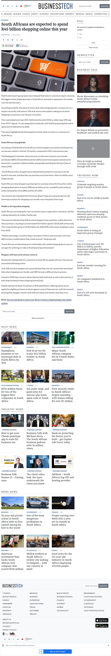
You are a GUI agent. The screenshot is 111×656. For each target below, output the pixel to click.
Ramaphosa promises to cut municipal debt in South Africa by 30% (11, 356)
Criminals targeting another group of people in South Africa (92, 185)
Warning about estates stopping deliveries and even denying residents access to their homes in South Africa (92, 215)
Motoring (44, 14)
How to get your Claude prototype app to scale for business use (10, 438)
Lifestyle (80, 181)
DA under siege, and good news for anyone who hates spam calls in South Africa (38, 395)
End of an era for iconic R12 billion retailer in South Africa (36, 355)
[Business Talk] (28, 6)
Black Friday (63, 593)
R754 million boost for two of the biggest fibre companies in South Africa (12, 395)
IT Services (88, 604)
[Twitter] (8, 6)
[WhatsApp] (17, 40)
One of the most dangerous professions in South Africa (35, 520)
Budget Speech (9, 597)
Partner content (9, 430)
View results (93, 47)
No (80, 38)
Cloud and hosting (93, 597)
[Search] (109, 14)
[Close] (108, 645)
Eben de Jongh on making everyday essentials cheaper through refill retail (90, 164)
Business (17, 14)
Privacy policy (9, 630)
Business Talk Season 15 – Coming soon (12, 477)
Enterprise (35, 600)
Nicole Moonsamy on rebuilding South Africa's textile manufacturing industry (92, 99)
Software (34, 610)
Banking (8, 14)
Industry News (57, 14)
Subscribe (104, 6)
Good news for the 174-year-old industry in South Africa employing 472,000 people (62, 560)
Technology (32, 550)
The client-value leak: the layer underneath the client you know (36, 479)
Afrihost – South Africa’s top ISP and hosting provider (63, 477)
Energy (34, 14)
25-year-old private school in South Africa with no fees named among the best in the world (12, 521)
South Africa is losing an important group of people (90, 231)
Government (6, 347)
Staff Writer (5, 35)
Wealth (89, 14)
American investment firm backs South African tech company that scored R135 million (12, 561)
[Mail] (22, 40)
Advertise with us (11, 623)
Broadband (89, 593)
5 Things (30, 385)
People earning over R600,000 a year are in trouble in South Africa (63, 520)
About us (7, 619)
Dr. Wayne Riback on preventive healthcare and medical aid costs (93, 131)
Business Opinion (65, 597)
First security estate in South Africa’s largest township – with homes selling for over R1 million (63, 395)
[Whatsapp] (12, 6)
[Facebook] (3, 6)
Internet (5, 20)
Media (32, 607)
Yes (80, 34)
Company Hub (100, 14)
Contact (7, 626)
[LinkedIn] (17, 6)
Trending (80, 14)
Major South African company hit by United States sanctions (63, 355)
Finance (26, 14)
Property (69, 14)
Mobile (60, 607)
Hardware (7, 604)
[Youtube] (21, 6)
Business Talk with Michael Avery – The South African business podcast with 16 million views (37, 441)
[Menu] (2, 14)
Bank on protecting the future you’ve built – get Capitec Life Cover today (62, 438)
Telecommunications (60, 347)
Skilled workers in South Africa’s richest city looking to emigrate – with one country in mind (37, 561)
